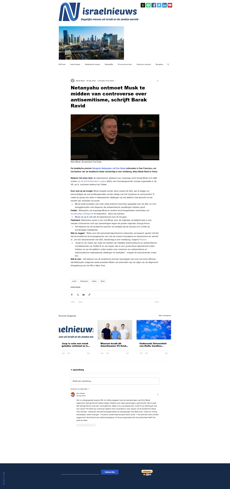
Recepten (159, 64)
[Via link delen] (89, 294)
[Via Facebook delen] (72, 294)
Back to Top (4, 478)
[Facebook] (153, 5)
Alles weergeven (165, 315)
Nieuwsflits (109, 64)
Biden (94, 281)
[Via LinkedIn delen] (83, 294)
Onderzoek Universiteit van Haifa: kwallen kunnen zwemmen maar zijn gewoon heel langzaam (153, 344)
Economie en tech (125, 64)
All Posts (62, 64)
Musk (103, 281)
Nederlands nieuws (92, 64)
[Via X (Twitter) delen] (78, 294)
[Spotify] (148, 5)
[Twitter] (159, 5)
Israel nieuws (75, 64)
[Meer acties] (157, 80)
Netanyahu (84, 281)
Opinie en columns (144, 64)
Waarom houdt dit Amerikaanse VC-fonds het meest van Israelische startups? (114, 344)
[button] (168, 64)
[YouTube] (170, 5)
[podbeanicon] (143, 5)
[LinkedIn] (164, 5)
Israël (74, 281)
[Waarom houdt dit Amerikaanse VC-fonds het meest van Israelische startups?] (115, 329)
